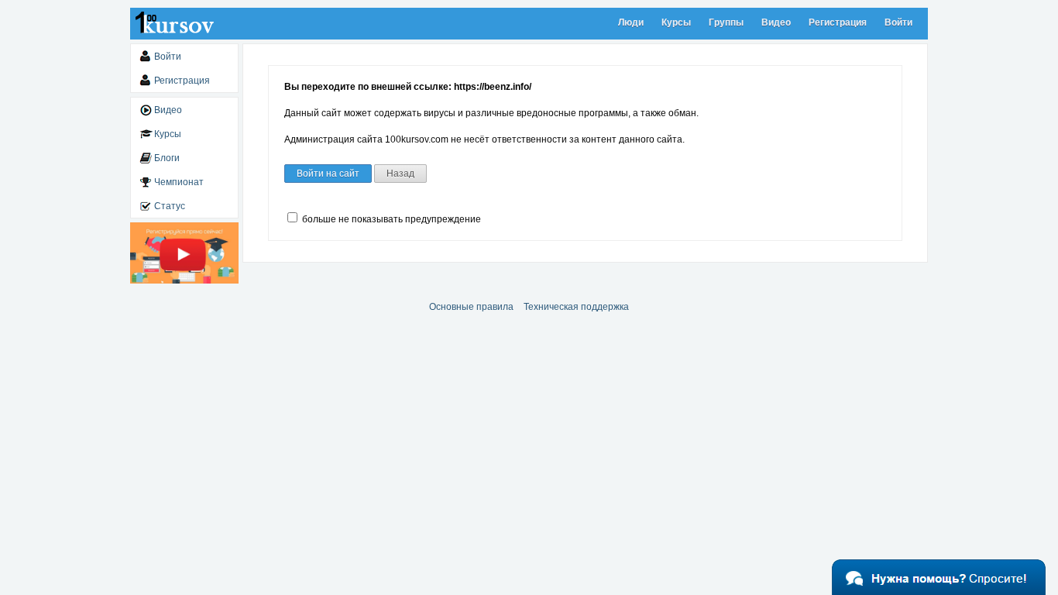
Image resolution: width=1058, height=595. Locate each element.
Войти (898, 22)
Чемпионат (179, 182)
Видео (776, 22)
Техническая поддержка (576, 306)
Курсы (676, 22)
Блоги (167, 158)
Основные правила (471, 306)
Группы (726, 22)
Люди (631, 22)
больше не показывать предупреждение (390, 219)
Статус (169, 206)
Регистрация (838, 22)
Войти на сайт (328, 173)
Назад (400, 173)
